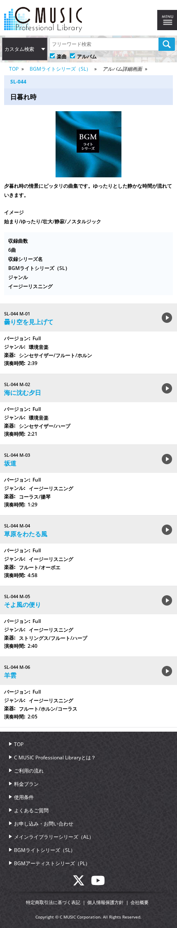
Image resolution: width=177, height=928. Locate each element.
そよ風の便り (22, 604)
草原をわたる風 (25, 534)
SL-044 (18, 81)
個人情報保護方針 (105, 902)
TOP (14, 68)
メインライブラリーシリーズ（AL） (54, 836)
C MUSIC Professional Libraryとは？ (55, 757)
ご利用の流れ (29, 770)
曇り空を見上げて (29, 321)
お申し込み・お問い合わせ (43, 823)
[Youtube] (98, 883)
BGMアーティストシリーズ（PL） (52, 863)
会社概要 (139, 902)
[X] (81, 883)
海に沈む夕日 (22, 392)
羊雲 (10, 675)
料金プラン (26, 783)
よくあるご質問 (31, 810)
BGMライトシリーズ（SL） (60, 68)
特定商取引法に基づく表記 (53, 902)
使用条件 (24, 797)
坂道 (10, 463)
